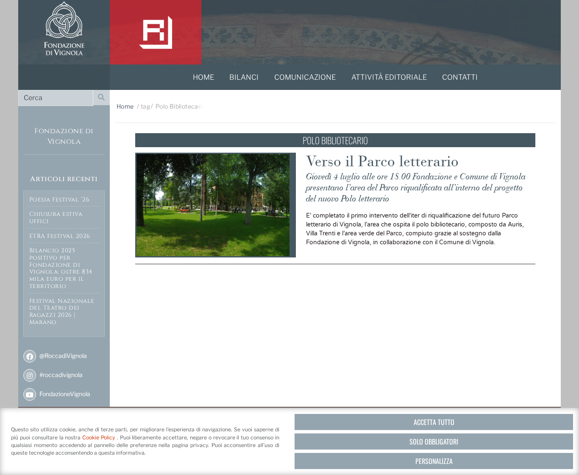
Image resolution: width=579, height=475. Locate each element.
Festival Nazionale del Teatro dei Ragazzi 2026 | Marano (62, 311)
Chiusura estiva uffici (56, 217)
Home (125, 106)
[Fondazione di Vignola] (64, 32)
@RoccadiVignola (62, 355)
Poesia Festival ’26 (59, 200)
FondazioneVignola (64, 393)
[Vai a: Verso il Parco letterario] (215, 205)
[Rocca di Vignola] (155, 32)
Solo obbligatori (433, 441)
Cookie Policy (99, 437)
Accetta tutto (434, 422)
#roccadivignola (60, 374)
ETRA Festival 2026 (59, 236)
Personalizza (434, 461)
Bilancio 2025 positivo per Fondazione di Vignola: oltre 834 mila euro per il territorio (60, 268)
